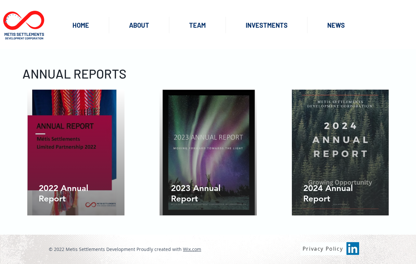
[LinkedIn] (352, 248)
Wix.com (192, 249)
